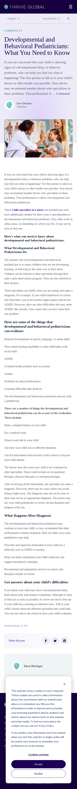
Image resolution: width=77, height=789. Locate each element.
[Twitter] (55, 641)
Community (13, 30)
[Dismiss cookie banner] (64, 684)
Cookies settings (38, 754)
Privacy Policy (46, 725)
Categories (12, 18)
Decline (38, 773)
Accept (38, 764)
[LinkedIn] (64, 641)
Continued (63, 93)
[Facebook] (46, 641)
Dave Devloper (24, 103)
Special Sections (50, 18)
